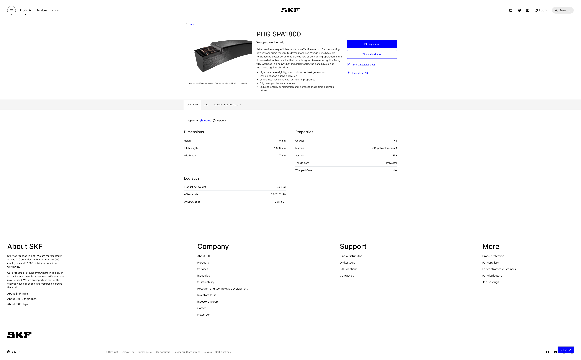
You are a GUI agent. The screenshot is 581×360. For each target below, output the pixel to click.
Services (202, 269)
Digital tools (347, 262)
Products (203, 262)
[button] (511, 10)
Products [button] (25, 10)
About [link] (56, 10)
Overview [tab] (192, 104)
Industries (203, 275)
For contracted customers (499, 269)
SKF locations (348, 269)
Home (191, 24)
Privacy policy (145, 352)
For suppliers (490, 262)
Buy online (374, 44)
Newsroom (204, 314)
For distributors (492, 275)
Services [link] (41, 10)
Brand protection (493, 256)
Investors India (206, 295)
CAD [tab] (206, 104)
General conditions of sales (187, 352)
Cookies (208, 352)
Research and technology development (222, 288)
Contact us (347, 275)
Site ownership (163, 352)
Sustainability (205, 282)
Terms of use (128, 352)
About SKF (204, 256)
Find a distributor (372, 54)
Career (201, 308)
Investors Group (207, 301)
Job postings (490, 282)
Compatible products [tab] (227, 104)
